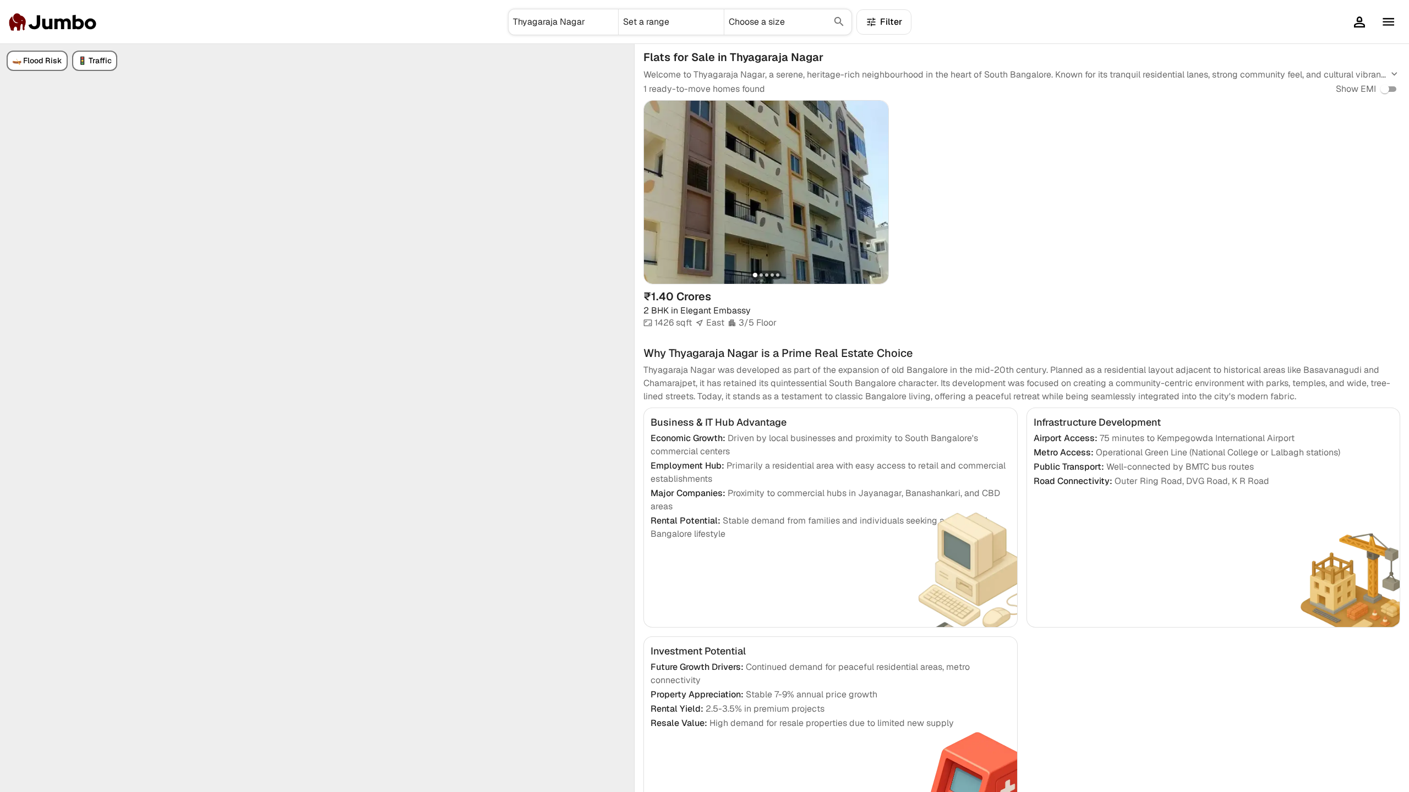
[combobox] (563, 22)
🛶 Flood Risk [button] (37, 60)
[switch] (1385, 89)
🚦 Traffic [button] (95, 60)
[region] (317, 418)
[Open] (614, 22)
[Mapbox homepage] (27, 782)
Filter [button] (891, 22)
